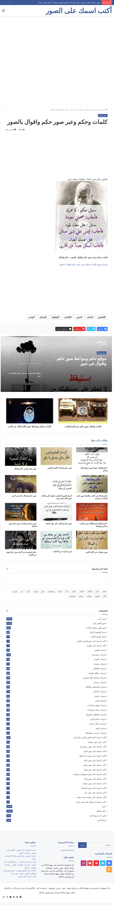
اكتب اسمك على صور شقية (94, 765)
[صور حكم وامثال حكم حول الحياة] (56, 512)
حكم (89, 317)
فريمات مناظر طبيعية (97, 673)
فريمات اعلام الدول (98, 719)
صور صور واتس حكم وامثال (25, 468)
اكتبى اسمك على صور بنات (95, 792)
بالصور (101, 317)
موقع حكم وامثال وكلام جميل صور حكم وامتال (77, 361)
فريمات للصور (100, 650)
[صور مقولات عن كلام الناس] (92, 540)
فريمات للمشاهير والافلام (96, 687)
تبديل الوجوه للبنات (98, 637)
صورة (36, 591)
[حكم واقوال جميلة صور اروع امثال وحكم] (92, 456)
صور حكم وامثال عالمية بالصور (60, 468)
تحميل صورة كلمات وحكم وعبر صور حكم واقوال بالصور (83, 264)
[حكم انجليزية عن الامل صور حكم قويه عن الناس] (20, 540)
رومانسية (51, 591)
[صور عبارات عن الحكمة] (56, 539)
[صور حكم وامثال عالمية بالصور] (56, 456)
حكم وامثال (88, 109)
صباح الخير (101, 820)
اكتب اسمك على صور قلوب (94, 751)
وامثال (89, 596)
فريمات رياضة (100, 696)
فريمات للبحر (100, 700)
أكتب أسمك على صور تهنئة (95, 769)
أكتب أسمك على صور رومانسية (93, 746)
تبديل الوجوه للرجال (98, 632)
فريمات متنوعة (100, 664)
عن (22, 591)
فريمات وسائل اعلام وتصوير (94, 677)
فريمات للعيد (101, 728)
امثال (74, 591)
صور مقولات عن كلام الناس (97, 552)
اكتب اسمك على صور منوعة (94, 783)
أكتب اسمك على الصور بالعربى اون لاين (89, 737)
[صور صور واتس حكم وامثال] (20, 456)
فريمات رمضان (100, 682)
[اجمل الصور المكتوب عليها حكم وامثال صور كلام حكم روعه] (56, 484)
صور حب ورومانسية (98, 815)
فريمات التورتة (100, 659)
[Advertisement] (57, 38)
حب (67, 591)
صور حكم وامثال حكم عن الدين (24, 495)
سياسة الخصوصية (67, 850)
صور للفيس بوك (99, 623)
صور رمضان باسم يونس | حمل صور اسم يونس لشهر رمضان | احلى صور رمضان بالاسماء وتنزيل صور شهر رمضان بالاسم (53, 2)
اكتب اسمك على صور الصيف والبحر (91, 641)
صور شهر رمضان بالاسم (96, 628)
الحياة (82, 591)
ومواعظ (72, 596)
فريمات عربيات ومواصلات (95, 733)
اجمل (104, 591)
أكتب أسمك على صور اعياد (95, 760)
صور (95, 109)
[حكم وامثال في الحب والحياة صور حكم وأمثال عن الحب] (92, 484)
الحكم (90, 591)
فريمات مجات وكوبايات (96, 710)
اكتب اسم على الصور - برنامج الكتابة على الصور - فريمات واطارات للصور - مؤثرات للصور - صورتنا (20, 865)
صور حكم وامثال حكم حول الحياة (59, 523)
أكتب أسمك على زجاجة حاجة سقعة (91, 797)
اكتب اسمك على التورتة (96, 645)
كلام (104, 596)
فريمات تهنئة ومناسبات (96, 705)
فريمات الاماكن (99, 691)
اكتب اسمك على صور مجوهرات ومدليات (89, 774)
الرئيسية (102, 109)
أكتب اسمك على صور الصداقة (93, 788)
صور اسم (102, 619)
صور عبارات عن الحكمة (62, 551)
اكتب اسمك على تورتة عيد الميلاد (92, 756)
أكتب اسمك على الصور (27, 876)
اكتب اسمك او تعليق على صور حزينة (91, 802)
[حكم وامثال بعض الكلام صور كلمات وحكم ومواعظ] (92, 512)
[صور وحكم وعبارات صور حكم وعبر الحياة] (20, 512)
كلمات (67, 317)
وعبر (31, 317)
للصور (97, 596)
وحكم (42, 317)
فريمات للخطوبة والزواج (96, 714)
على (28, 591)
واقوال (54, 317)
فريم (15, 591)
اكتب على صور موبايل (97, 742)
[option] (56, 364)
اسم (97, 591)
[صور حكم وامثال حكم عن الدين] (20, 484)
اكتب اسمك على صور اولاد (95, 779)
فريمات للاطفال (99, 668)
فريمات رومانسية (99, 654)
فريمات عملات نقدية (97, 723)
